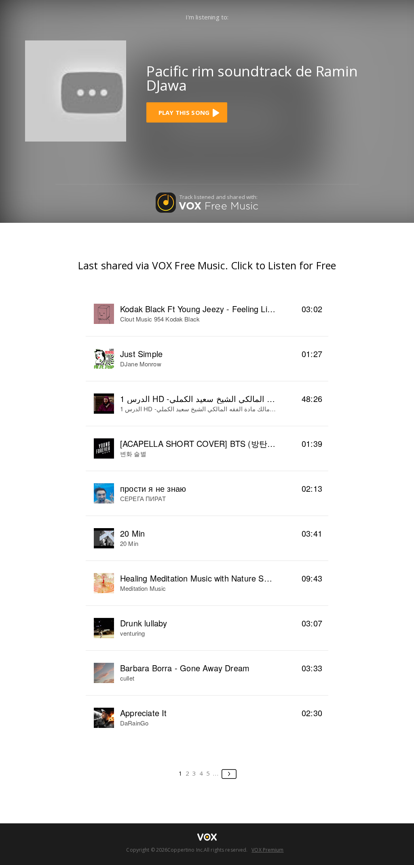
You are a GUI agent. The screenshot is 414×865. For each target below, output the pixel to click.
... (216, 773)
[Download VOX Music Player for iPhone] (75, 90)
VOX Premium (267, 849)
